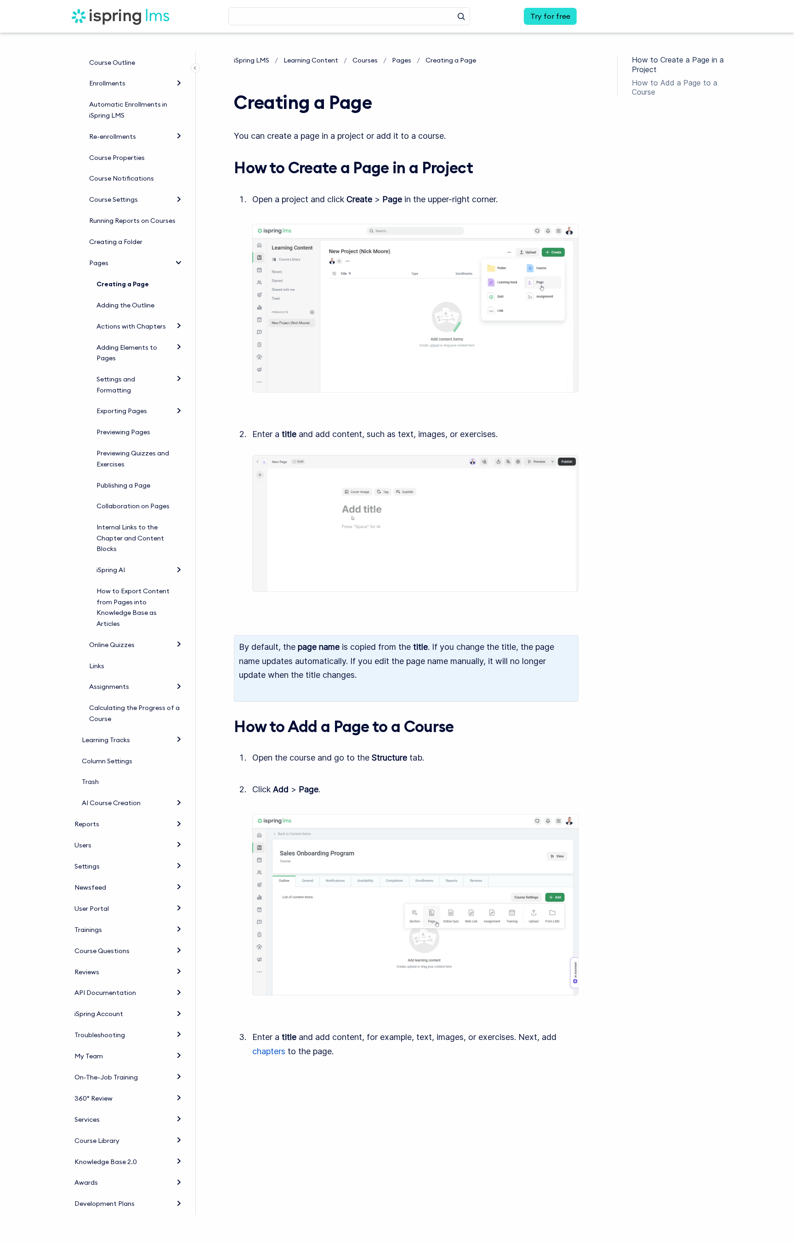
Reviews (86, 972)
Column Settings (107, 761)
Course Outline (112, 62)
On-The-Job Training (106, 1077)
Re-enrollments (112, 136)
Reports (86, 824)
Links (96, 666)
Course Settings (113, 199)
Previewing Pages (123, 432)
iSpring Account (98, 1014)
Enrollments (107, 83)
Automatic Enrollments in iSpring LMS (128, 109)
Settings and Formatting (115, 384)
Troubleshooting (99, 1035)
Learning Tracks (106, 740)
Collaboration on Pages (133, 506)
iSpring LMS (251, 60)
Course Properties (117, 157)
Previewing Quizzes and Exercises (132, 458)
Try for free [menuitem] (550, 16)
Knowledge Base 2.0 (105, 1162)
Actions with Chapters (131, 326)
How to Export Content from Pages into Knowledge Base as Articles (133, 607)
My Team (88, 1056)
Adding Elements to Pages (126, 353)
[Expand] (179, 82)
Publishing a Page (123, 485)
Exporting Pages (121, 411)
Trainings (88, 930)
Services (87, 1119)
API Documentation (105, 992)
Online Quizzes (112, 645)
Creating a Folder (115, 242)
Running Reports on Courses (132, 220)
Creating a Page (122, 284)
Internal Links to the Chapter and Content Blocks (130, 538)
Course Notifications (121, 178)
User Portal (91, 908)
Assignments (109, 686)
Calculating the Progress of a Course (134, 713)
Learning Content (311, 60)
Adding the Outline (125, 305)
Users (82, 845)
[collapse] (179, 262)
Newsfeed (90, 887)
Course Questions (102, 951)
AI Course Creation (111, 803)
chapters (268, 1051)
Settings (87, 866)
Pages (98, 263)
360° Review (93, 1098)
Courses (365, 60)
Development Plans (104, 1203)
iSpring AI (110, 570)
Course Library (96, 1140)
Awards (86, 1182)
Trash (90, 782)
